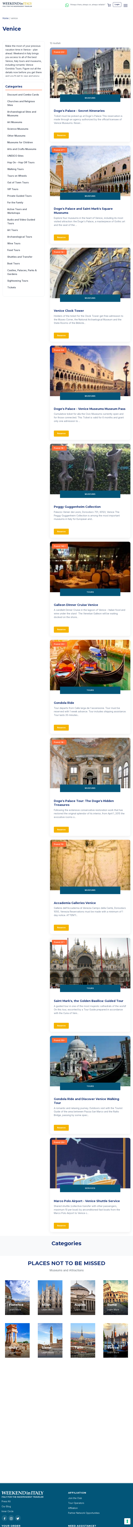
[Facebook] (4, 1518)
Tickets (11, 287)
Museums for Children (20, 142)
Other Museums (16, 135)
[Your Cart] (109, 4)
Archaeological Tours (19, 236)
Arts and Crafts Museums (21, 149)
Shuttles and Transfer (19, 256)
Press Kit (6, 1501)
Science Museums (17, 128)
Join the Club (75, 1498)
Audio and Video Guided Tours (21, 221)
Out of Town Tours (18, 182)
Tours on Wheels (17, 175)
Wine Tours (13, 243)
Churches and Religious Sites (21, 103)
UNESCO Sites (15, 155)
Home (6, 18)
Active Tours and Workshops (17, 211)
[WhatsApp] (67, 4)
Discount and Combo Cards (23, 94)
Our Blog (6, 1506)
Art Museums (14, 122)
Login (117, 4)
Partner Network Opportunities (84, 1513)
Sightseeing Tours (17, 280)
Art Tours (12, 230)
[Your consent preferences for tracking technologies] (127, 1521)
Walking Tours (15, 169)
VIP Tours (12, 189)
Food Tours (13, 250)
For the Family (15, 202)
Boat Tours (13, 263)
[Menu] (125, 5)
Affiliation (73, 1508)
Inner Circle (7, 1511)
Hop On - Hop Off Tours (21, 162)
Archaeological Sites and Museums (21, 113)
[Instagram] (11, 1518)
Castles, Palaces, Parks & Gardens (22, 272)
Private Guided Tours (19, 195)
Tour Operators (76, 1503)
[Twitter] (18, 1518)
